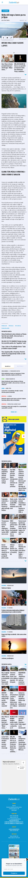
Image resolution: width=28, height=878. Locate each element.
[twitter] (7, 38)
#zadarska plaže (5, 328)
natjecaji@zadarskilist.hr (14, 820)
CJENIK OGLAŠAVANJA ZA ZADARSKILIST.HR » (14, 822)
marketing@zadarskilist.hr (15, 819)
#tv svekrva (18, 325)
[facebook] (3, 38)
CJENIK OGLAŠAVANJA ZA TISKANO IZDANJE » (14, 823)
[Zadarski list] (14, 2)
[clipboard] (11, 38)
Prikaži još (14, 412)
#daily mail (4, 325)
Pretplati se (14, 873)
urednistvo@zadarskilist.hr (14, 829)
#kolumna (11, 325)
